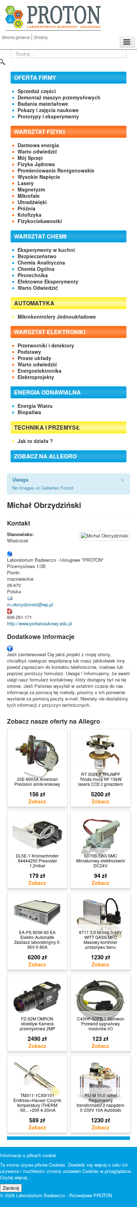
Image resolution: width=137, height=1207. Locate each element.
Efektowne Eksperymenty (48, 281)
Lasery (26, 183)
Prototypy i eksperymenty (48, 116)
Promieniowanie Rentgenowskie (56, 170)
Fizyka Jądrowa (36, 164)
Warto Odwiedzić (38, 288)
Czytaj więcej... (15, 1177)
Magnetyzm (31, 189)
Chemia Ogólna (36, 269)
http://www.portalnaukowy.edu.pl (39, 623)
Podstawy (29, 351)
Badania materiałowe (43, 103)
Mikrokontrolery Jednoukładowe (57, 316)
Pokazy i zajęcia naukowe (48, 110)
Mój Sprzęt (30, 158)
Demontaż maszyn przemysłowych (59, 97)
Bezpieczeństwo (37, 256)
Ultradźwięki (32, 202)
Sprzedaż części (37, 91)
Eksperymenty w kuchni (46, 250)
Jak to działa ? (35, 441)
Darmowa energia (38, 145)
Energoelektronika (39, 370)
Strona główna (16, 37)
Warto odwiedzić (37, 151)
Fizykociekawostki (40, 221)
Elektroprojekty (36, 377)
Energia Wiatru (35, 406)
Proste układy (34, 358)
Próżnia (26, 208)
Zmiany (41, 37)
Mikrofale (29, 196)
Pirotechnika (33, 275)
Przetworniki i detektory (46, 345)
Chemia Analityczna (41, 262)
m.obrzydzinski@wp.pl (30, 604)
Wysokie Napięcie (39, 177)
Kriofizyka (29, 214)
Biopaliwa (29, 412)
